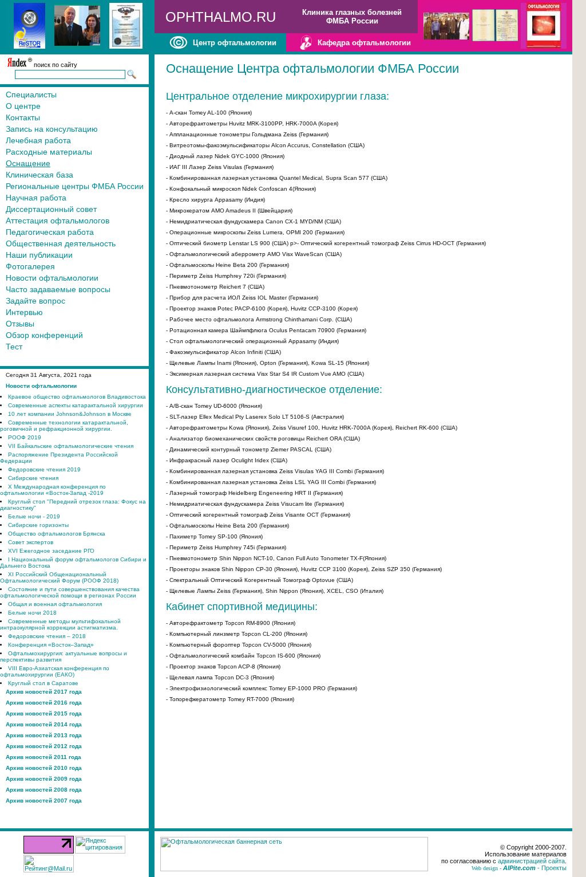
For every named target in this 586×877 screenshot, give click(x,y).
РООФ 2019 (24, 437)
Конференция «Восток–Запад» (51, 645)
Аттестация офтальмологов (57, 220)
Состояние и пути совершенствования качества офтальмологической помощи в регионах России (70, 592)
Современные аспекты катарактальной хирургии (75, 405)
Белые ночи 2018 (32, 612)
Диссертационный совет (51, 209)
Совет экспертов (30, 542)
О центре (23, 106)
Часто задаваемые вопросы (58, 289)
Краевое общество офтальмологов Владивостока (77, 397)
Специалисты (31, 94)
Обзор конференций (44, 335)
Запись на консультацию (52, 128)
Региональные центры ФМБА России (75, 186)
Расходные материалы (49, 151)
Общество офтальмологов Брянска (56, 533)
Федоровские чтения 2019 (44, 469)
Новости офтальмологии (52, 277)
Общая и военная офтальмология (55, 604)
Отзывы (20, 323)
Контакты (23, 117)
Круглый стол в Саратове (43, 683)
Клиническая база (39, 174)
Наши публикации (39, 254)
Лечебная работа (38, 140)
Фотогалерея (30, 266)
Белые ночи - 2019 (34, 516)
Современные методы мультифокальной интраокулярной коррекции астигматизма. (60, 624)
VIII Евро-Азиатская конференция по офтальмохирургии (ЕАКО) (54, 671)
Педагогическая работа (50, 232)
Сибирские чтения (33, 478)
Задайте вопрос (35, 300)
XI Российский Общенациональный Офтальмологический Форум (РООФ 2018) (59, 577)
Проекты (554, 867)
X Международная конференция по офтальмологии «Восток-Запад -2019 (53, 489)
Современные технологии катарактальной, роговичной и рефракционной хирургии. (64, 425)
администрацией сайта (531, 861)
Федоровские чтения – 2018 (47, 636)
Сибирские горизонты (38, 525)
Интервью (24, 312)
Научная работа (36, 197)
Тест (14, 346)
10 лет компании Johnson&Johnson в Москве (70, 414)
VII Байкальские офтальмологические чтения (70, 446)
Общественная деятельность (61, 243)
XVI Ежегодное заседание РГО (51, 551)
